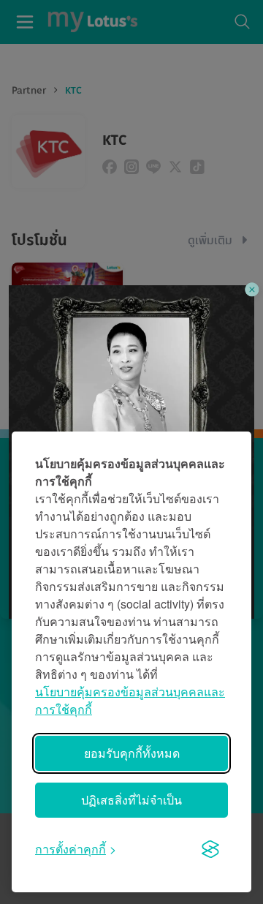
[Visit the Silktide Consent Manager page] (210, 849)
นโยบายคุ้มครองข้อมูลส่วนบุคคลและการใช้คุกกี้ (130, 700)
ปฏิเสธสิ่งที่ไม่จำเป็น (131, 799)
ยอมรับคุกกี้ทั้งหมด (132, 753)
